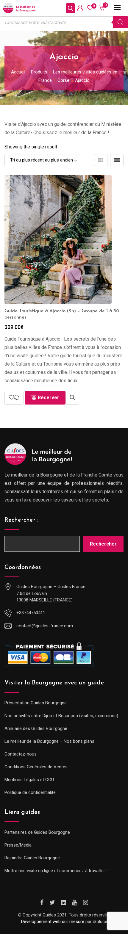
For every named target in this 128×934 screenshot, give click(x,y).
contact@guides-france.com (44, 626)
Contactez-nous (20, 754)
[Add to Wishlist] (14, 398)
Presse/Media (18, 845)
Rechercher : (21, 520)
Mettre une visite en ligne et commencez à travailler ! (55, 870)
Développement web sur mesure (52, 921)
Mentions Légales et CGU (29, 779)
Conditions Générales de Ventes (36, 767)
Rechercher (103, 544)
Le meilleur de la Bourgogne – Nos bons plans (49, 741)
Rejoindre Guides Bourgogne (32, 858)
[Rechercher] (120, 22)
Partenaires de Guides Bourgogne (37, 832)
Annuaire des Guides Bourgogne (35, 728)
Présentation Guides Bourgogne (35, 703)
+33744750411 (30, 612)
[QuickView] (72, 398)
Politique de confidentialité (30, 792)
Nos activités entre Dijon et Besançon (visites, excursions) (61, 715)
